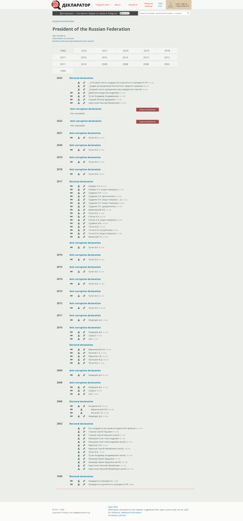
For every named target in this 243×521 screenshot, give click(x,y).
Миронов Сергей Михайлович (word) (106, 448)
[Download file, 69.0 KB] (79, 375)
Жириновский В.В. (97, 209)
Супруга (92, 335)
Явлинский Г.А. (95, 236)
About (118, 4)
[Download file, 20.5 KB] (79, 332)
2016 (83, 57)
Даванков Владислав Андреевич (104, 92)
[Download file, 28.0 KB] (79, 186)
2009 (104, 64)
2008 (125, 64)
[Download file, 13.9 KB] (79, 193)
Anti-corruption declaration (85, 108)
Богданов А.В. (95, 406)
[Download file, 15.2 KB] (79, 452)
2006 (146, 64)
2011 (63, 64)
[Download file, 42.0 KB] (79, 356)
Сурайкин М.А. (95, 223)
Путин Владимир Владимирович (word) (107, 455)
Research (133, 4)
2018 (167, 50)
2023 (84, 50)
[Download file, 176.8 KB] (79, 448)
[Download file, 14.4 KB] (79, 320)
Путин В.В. (93, 137)
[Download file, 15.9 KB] (79, 431)
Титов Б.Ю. (94, 226)
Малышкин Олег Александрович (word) (107, 441)
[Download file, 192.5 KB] (79, 441)
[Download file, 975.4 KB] (79, 196)
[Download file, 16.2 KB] (79, 92)
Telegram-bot (102, 4)
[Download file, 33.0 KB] (79, 406)
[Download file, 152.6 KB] (79, 455)
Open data (113, 507)
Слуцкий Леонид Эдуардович (102, 99)
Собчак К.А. (94, 216)
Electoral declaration (81, 78)
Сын (90, 339)
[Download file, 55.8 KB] (79, 89)
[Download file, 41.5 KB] (79, 363)
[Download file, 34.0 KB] (81, 409)
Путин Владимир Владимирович (104, 96)
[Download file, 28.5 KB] (79, 216)
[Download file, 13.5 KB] (79, 99)
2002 (167, 64)
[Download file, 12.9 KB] (79, 103)
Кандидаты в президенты (100, 481)
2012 (167, 57)
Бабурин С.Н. (94, 186)
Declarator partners (117, 515)
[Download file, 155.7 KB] (79, 462)
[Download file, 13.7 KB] (79, 96)
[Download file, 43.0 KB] (79, 349)
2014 (125, 57)
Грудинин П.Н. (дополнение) (101, 196)
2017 (63, 57)
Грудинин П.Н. (95, 193)
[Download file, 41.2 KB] (79, 206)
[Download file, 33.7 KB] (79, 435)
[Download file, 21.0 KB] (79, 339)
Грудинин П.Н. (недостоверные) (103, 203)
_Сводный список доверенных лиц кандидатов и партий (115, 89)
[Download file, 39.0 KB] (79, 295)
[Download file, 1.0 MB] (79, 481)
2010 (83, 64)
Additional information (131, 512)
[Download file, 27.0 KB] (79, 226)
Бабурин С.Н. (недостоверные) (103, 189)
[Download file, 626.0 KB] (79, 308)
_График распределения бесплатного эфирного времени (115, 86)
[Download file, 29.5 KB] (79, 230)
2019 (146, 50)
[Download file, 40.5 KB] (79, 220)
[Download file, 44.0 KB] (79, 174)
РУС (160, 6)
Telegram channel (148, 4)
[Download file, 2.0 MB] (79, 484)
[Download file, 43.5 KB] (79, 149)
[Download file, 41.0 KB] (79, 352)
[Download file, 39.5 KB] (79, 199)
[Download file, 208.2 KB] (79, 468)
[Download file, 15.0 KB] (79, 445)
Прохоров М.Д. (95, 359)
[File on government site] (84, 82)
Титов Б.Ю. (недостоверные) (102, 233)
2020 (125, 50)
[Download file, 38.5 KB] (79, 259)
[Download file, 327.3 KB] (79, 428)
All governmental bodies (63, 21)
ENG (160, 3)
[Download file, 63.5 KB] (79, 137)
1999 (63, 71)
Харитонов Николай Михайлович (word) (107, 468)
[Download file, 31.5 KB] (79, 233)
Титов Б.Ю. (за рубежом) (100, 230)
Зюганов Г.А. (94, 352)
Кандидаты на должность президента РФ (108, 484)
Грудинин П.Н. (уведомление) (102, 206)
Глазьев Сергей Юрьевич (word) (104, 435)
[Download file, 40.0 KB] (79, 359)
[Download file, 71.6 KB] (79, 394)
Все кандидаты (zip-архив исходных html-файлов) (112, 428)
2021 (105, 50)
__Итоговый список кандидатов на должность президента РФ (118, 82)
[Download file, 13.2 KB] (79, 213)
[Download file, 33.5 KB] (79, 189)
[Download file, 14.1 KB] (79, 458)
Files (63, 50)
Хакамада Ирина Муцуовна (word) (104, 462)
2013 (146, 57)
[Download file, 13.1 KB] (79, 209)
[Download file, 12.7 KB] (79, 438)
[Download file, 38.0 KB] (79, 271)
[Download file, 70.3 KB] (79, 387)
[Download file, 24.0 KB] (79, 223)
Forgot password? (182, 6)
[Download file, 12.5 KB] (79, 82)
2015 (104, 57)
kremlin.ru (61, 35)
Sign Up (184, 4)
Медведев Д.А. (95, 320)
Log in (178, 4)
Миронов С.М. (95, 356)
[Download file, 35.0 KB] (79, 203)
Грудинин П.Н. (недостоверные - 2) (105, 199)
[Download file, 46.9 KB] (79, 86)
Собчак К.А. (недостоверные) (102, 220)
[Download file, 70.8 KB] (79, 390)
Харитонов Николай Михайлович (104, 103)
